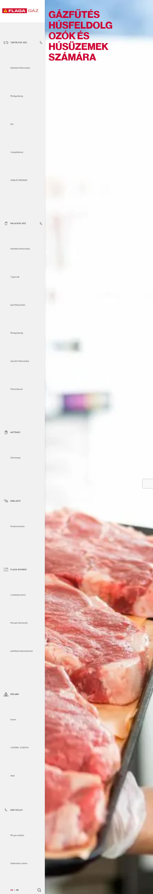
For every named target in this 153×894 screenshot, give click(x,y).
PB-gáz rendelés (17, 835)
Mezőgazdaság (16, 96)
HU (11, 890)
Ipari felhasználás (17, 305)
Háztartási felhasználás (20, 68)
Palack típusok (16, 389)
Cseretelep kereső (18, 595)
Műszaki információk (19, 623)
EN (17, 890)
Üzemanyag (15, 457)
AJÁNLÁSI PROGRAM (18, 180)
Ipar (12, 124)
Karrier (13, 719)
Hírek (12, 776)
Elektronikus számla (18, 863)
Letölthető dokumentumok (21, 651)
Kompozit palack (17, 526)
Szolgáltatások (16, 152)
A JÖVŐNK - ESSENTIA (19, 747)
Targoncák (14, 277)
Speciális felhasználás (19, 361)
